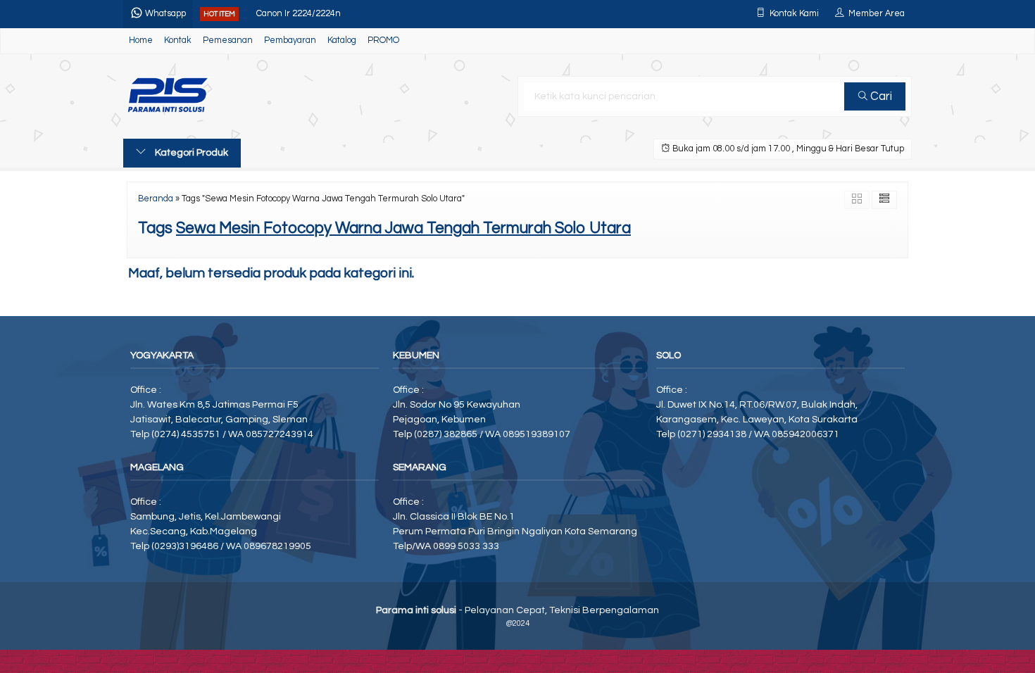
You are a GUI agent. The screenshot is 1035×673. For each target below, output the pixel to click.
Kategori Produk (190, 153)
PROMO (383, 40)
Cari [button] (879, 96)
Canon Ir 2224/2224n (298, 8)
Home (141, 40)
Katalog (341, 40)
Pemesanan (228, 40)
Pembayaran (290, 40)
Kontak (178, 40)
